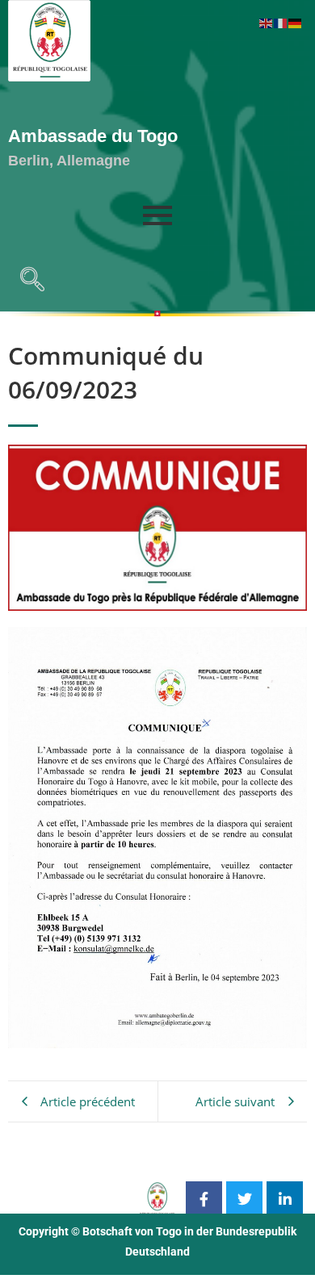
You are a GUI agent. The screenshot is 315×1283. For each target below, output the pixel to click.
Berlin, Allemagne (69, 161)
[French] (281, 22)
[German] (295, 22)
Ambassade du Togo (93, 136)
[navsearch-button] (28, 283)
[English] (266, 22)
